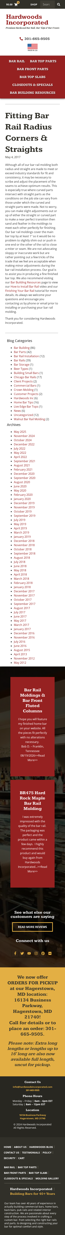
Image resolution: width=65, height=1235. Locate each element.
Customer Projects (26, 394)
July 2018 (19, 562)
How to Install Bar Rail (25, 286)
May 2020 (20, 490)
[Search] (58, 4)
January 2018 (22, 587)
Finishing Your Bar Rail (19, 291)
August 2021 (22, 465)
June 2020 (20, 486)
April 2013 (20, 654)
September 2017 (24, 604)
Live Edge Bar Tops (26, 406)
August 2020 (22, 482)
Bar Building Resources (32, 93)
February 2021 (23, 469)
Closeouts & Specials (32, 85)
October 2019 (23, 511)
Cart (21, 1158)
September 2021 (24, 461)
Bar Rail (17, 61)
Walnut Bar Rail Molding (29, 419)
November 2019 (24, 507)
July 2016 (19, 642)
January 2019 (22, 537)
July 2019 (19, 520)
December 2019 (24, 503)
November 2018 (24, 545)
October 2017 (23, 600)
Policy (47, 1152)
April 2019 (20, 528)
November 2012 (24, 658)
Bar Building (22, 348)
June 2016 (20, 646)
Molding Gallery (47, 1178)
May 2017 (20, 621)
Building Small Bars (26, 373)
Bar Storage (21, 364)
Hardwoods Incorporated (27, 19)
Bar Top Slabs (32, 77)
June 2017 (20, 616)
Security (9, 1158)
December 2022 (24, 444)
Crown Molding (24, 390)
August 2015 (22, 650)
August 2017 (22, 608)
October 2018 (23, 549)
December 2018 (24, 541)
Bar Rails (19, 360)
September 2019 (24, 516)
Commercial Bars (25, 385)
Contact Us (11, 1152)
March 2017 (21, 625)
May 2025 (20, 432)
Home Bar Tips (23, 402)
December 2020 (24, 474)
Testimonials (31, 1152)
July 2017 (19, 612)
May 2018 (20, 570)
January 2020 (22, 499)
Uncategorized (23, 415)
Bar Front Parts (32, 69)
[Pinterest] (43, 953)
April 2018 (20, 574)
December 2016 (24, 633)
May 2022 (20, 453)
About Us (20, 1147)
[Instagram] (36, 953)
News (17, 411)
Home (7, 1147)
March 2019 (21, 532)
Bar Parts (20, 352)
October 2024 (23, 440)
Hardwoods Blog (41, 1147)
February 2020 (23, 495)
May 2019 (20, 524)
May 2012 (20, 663)
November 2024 (24, 436)
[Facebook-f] (15, 953)
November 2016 (24, 637)
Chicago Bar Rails (25, 377)
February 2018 (23, 583)
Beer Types (21, 369)
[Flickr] (49, 953)
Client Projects (23, 381)
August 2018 (22, 558)
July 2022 (19, 448)
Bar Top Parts (43, 61)
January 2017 (22, 629)
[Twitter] (22, 953)
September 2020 (24, 478)
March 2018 (21, 579)
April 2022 (20, 457)
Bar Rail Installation (26, 356)
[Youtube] (29, 953)
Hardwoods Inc (24, 398)
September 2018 (24, 553)
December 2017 (24, 591)
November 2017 (24, 595)
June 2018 (20, 566)
